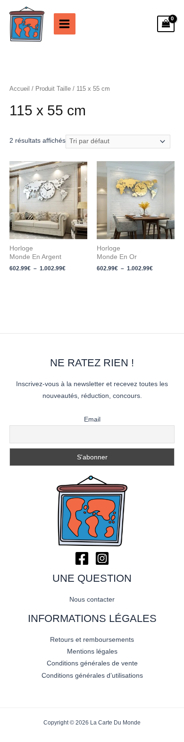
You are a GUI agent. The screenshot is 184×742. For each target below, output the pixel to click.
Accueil (19, 89)
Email (92, 419)
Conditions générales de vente (92, 663)
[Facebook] (82, 558)
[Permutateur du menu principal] (64, 24)
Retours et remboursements (92, 639)
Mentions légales (92, 651)
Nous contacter (92, 599)
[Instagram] (102, 558)
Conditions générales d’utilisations (92, 675)
